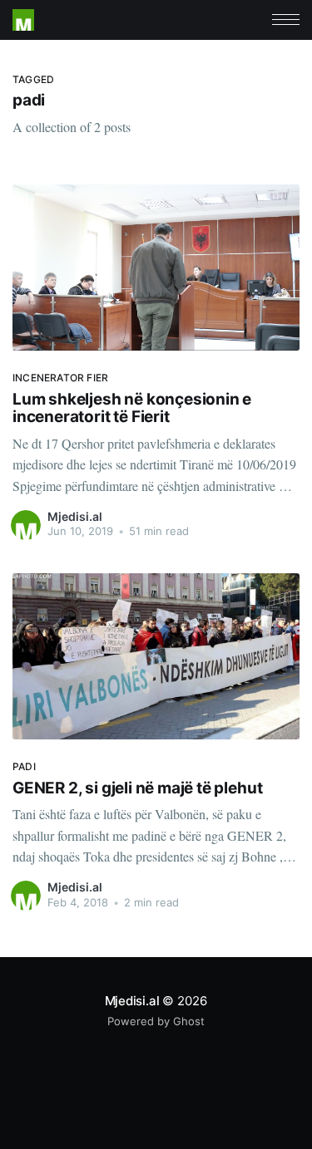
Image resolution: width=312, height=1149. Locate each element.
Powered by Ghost (156, 1021)
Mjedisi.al (74, 516)
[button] (286, 19)
